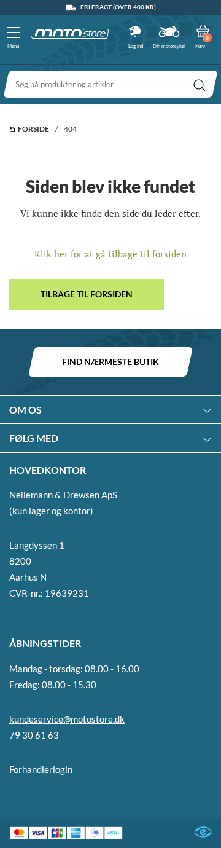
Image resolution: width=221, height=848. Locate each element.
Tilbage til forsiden (87, 294)
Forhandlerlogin (40, 769)
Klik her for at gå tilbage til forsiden (110, 254)
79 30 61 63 (34, 734)
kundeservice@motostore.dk (67, 718)
